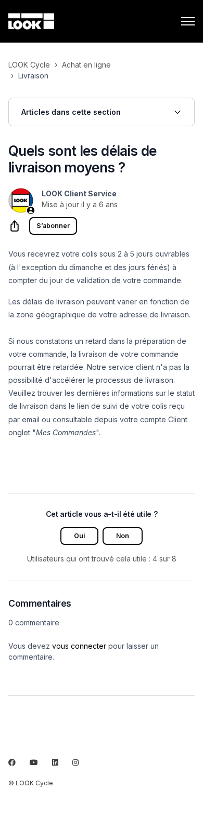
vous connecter (79, 645)
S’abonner (53, 226)
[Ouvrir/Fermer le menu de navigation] (188, 21)
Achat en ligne (86, 64)
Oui (79, 536)
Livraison (33, 75)
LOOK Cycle (29, 64)
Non (122, 536)
